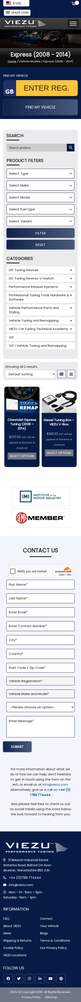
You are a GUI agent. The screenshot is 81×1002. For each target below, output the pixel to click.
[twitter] (18, 978)
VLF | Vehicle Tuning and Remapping (37, 345)
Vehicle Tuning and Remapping (34, 320)
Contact (46, 918)
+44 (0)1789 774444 (25, 877)
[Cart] (74, 4)
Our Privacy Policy (53, 948)
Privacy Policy (31, 997)
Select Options (22, 456)
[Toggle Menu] (73, 23)
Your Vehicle (49, 926)
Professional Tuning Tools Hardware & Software (39, 297)
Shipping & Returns (17, 940)
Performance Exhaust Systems (33, 286)
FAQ (6, 918)
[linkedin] (39, 978)
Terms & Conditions (55, 940)
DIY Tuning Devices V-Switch (31, 278)
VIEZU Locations (14, 955)
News (7, 933)
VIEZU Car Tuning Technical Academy (38, 329)
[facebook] (8, 978)
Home (12, 61)
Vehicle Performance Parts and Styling (34, 309)
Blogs (44, 933)
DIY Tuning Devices (23, 270)
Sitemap (51, 997)
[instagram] (29, 978)
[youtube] (50, 978)
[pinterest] (61, 978)
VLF (11, 337)
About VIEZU (12, 926)
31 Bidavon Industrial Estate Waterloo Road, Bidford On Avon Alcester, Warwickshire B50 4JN (27, 865)
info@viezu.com (55, 784)
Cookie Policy (13, 948)
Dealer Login (20, 12)
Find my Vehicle (40, 107)
